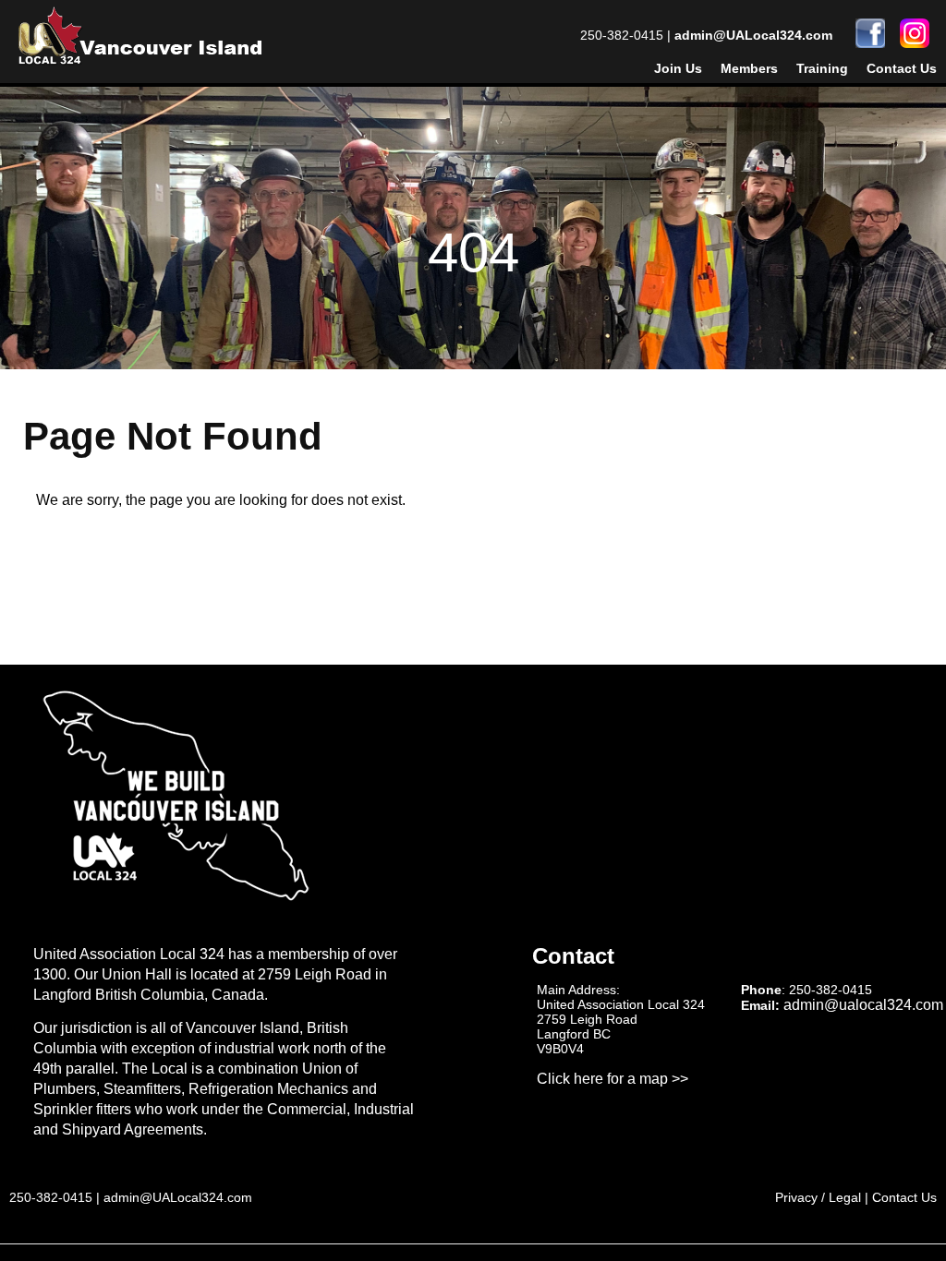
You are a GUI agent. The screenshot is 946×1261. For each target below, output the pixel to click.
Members (749, 68)
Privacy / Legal (818, 1197)
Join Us (678, 68)
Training (822, 68)
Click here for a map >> (612, 1079)
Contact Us (902, 68)
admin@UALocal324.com (753, 35)
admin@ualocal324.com (863, 1005)
